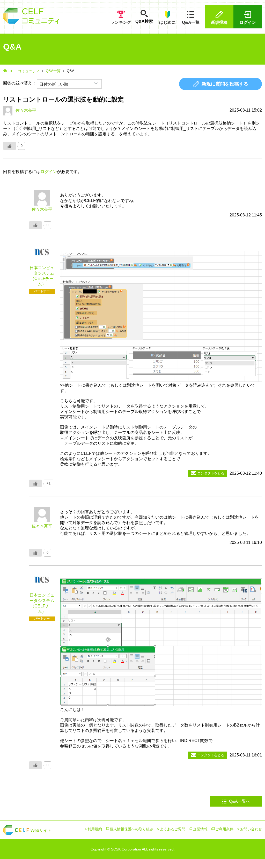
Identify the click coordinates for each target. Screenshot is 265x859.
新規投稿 (219, 22)
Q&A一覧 (191, 22)
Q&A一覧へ (239, 801)
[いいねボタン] (9, 146)
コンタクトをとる (210, 473)
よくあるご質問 (172, 829)
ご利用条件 (224, 829)
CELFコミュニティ (24, 71)
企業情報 (200, 829)
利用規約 (94, 829)
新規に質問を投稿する (225, 84)
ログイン (247, 22)
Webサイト (40, 830)
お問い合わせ (251, 829)
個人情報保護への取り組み (131, 829)
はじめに (167, 22)
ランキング (121, 22)
